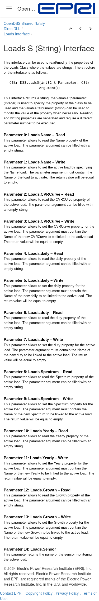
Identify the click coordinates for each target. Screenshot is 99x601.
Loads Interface (17, 33)
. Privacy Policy (66, 593)
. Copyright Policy (38, 593)
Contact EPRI (11, 593)
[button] (71, 29)
